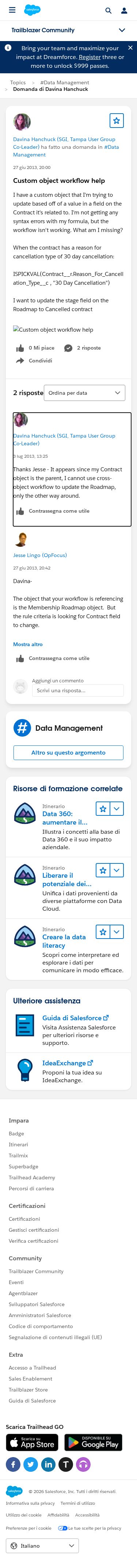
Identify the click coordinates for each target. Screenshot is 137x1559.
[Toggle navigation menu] (122, 30)
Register (90, 57)
